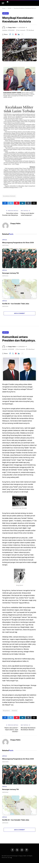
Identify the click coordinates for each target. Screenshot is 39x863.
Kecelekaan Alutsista (9, 196)
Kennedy (14, 710)
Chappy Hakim (12, 27)
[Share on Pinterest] (15, 34)
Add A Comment (19, 313)
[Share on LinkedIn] (18, 34)
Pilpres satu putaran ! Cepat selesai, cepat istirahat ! (11, 729)
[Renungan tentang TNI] (19, 258)
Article (5, 13)
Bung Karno (6, 710)
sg (11, 857)
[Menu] (3, 3)
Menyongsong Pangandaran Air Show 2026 (18, 242)
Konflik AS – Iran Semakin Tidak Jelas (15, 304)
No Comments (21, 30)
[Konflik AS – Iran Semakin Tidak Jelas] (19, 289)
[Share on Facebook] (10, 34)
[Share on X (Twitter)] (13, 34)
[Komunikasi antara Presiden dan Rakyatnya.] (19, 369)
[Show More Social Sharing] (22, 34)
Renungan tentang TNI (10, 273)
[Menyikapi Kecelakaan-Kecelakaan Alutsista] (19, 50)
